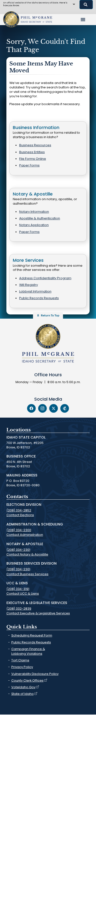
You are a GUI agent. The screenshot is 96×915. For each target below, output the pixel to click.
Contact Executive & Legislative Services (38, 613)
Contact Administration (24, 535)
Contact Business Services (27, 574)
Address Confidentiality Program (45, 278)
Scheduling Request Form (31, 635)
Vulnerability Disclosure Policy (35, 674)
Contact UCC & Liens (22, 593)
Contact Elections (20, 515)
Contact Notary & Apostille (27, 554)
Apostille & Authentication (39, 218)
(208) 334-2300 (18, 530)
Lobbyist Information (35, 291)
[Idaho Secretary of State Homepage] (11, 19)
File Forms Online (32, 159)
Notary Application (34, 225)
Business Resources (35, 145)
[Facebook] (31, 408)
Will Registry (28, 285)
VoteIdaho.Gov (23, 687)
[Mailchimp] (64, 408)
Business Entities (32, 152)
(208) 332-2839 (18, 608)
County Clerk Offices (27, 680)
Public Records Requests (39, 298)
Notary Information (34, 212)
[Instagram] (42, 408)
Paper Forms (29, 165)
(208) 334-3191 (17, 589)
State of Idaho (22, 694)
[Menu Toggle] (82, 19)
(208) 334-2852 (18, 510)
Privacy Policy (22, 667)
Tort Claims (20, 660)
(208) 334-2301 (18, 550)
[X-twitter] (53, 408)
